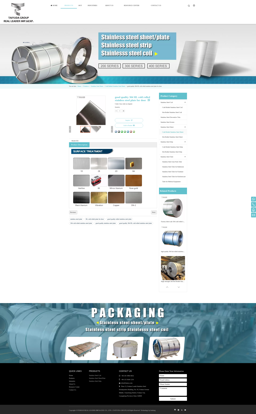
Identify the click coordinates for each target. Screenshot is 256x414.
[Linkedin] (178, 410)
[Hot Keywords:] (189, 6)
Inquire (127, 120)
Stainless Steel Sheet (167, 127)
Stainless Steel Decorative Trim (170, 117)
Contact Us (72, 390)
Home (71, 375)
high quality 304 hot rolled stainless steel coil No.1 (173, 221)
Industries (72, 381)
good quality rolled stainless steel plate (119, 219)
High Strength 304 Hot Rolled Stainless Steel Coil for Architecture (173, 251)
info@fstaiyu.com (126, 383)
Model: (74, 141)
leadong (153, 410)
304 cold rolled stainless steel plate (81, 223)
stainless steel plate (76, 219)
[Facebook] (175, 410)
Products (71, 378)
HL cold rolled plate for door (95, 219)
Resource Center (74, 387)
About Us (72, 384)
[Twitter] (182, 410)
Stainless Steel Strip (167, 142)
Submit (173, 399)
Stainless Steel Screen (167, 122)
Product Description (79, 145)
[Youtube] (185, 410)
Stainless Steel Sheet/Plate (97, 378)
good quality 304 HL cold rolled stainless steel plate (135, 223)
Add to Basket (127, 125)
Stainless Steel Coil (167, 102)
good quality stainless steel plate (106, 223)
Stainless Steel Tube (167, 157)
